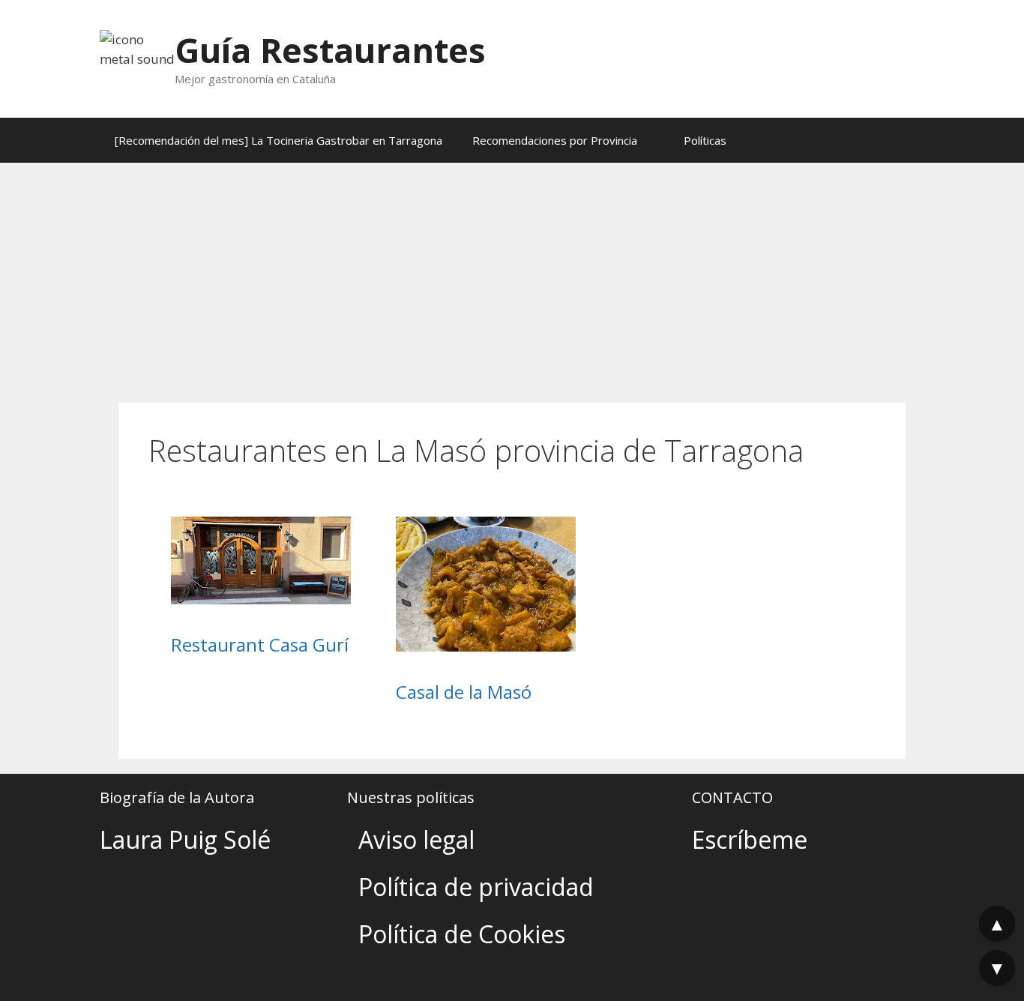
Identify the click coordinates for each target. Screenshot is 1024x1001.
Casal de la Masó (463, 691)
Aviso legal (416, 839)
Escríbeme (749, 839)
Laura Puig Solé (185, 839)
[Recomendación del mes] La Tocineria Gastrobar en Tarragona (278, 140)
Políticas (705, 140)
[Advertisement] (512, 275)
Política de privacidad (476, 887)
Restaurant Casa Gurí (260, 644)
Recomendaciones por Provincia (554, 140)
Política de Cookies (461, 934)
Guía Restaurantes (330, 50)
